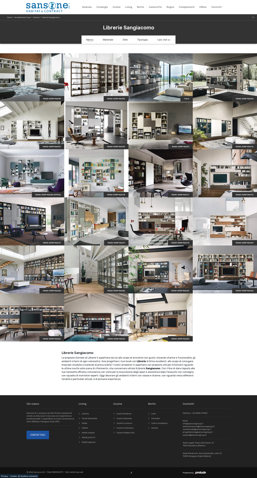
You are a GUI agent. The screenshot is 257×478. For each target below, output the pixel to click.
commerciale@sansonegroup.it (197, 429)
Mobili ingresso (89, 442)
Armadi (154, 428)
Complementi (187, 7)
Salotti (85, 428)
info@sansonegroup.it (193, 423)
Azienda (87, 7)
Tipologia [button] (142, 39)
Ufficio (203, 7)
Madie (84, 423)
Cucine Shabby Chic (125, 433)
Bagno (170, 7)
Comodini (155, 418)
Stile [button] (125, 39)
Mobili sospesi (88, 433)
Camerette (155, 7)
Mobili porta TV (88, 437)
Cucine (117, 7)
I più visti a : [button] (164, 39)
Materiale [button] (108, 39)
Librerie (36, 17)
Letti (153, 414)
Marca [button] (89, 39)
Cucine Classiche (124, 418)
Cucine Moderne (124, 414)
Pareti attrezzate (89, 418)
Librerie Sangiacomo (51, 17)
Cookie (13, 476)
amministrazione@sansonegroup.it (198, 426)
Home (9, 17)
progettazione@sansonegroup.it (198, 432)
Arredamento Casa (22, 17)
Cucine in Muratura (125, 428)
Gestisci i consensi (29, 476)
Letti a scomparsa (159, 423)
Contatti (216, 7)
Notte (140, 7)
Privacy (4, 476)
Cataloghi (102, 7)
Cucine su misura (124, 423)
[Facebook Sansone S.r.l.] (132, 473)
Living (128, 7)
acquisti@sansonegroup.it (195, 435)
